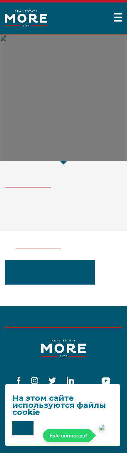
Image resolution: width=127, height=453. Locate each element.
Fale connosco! (68, 436)
